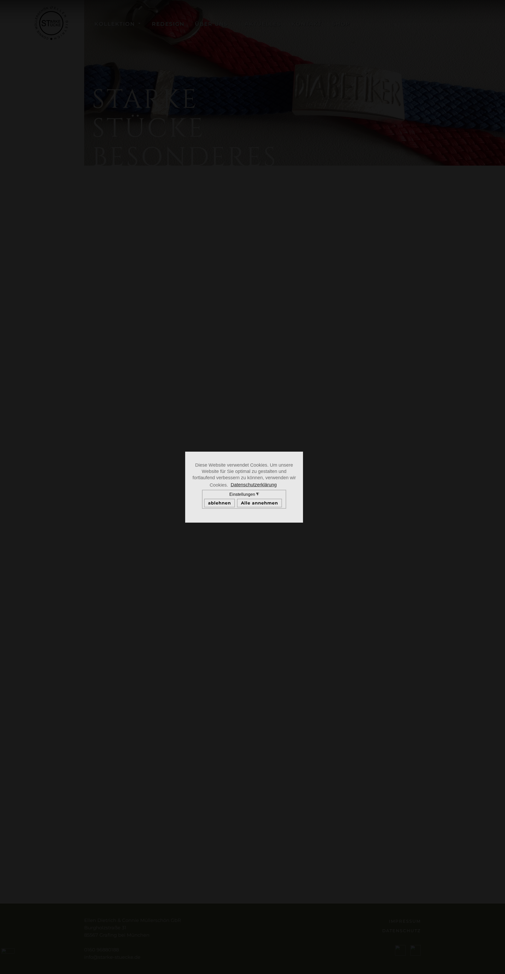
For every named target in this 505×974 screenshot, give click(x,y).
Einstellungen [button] (243, 499)
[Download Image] (439, 8)
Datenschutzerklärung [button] (254, 484)
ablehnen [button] (219, 503)
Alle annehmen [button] (259, 503)
